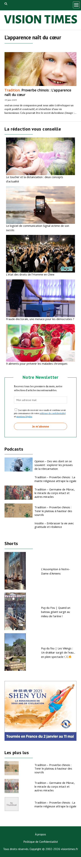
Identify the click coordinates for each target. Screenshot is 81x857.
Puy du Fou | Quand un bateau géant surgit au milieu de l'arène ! (55, 612)
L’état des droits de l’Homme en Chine (30, 274)
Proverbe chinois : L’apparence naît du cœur (38, 92)
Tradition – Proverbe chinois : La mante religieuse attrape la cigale (55, 479)
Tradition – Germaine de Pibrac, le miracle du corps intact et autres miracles (54, 493)
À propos (40, 834)
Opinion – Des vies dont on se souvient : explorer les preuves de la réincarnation (53, 465)
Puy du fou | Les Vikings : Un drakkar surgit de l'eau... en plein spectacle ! (58, 652)
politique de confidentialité (53, 413)
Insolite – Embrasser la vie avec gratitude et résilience (54, 525)
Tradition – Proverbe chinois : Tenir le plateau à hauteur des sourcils (53, 511)
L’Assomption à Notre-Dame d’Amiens (55, 571)
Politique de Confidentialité (40, 841)
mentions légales (24, 416)
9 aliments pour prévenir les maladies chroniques (36, 363)
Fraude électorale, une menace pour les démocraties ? (40, 319)
